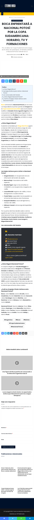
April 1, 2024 (8, 258)
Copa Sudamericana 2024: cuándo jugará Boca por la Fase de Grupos (7, 491)
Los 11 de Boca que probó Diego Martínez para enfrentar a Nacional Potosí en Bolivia (25, 491)
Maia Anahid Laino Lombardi (14, 54)
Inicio (11, 17)
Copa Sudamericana (19, 17)
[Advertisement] (23, 6)
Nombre (4, 427)
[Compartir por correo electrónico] (23, 333)
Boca (18, 320)
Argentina (8, 320)
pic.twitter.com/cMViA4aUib (14, 251)
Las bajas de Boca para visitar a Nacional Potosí (15, 92)
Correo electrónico (7, 433)
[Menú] (2, 7)
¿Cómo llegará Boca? (9, 89)
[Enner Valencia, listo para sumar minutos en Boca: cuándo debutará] (8, 462)
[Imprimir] (26, 333)
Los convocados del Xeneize (11, 95)
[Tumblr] (14, 81)
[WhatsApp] (25, 81)
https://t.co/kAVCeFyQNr (15, 249)
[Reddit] (21, 81)
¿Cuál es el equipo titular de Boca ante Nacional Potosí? (14, 99)
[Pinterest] (17, 81)
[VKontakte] (20, 333)
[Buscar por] (32, 7)
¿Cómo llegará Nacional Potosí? (13, 97)
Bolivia (27, 320)
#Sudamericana (12, 239)
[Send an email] (21, 54)
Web (2, 439)
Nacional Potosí (17, 327)
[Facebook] (3, 81)
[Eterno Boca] (10, 6)
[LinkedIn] (10, 81)
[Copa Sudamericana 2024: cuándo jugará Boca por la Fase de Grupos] (8, 482)
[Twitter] (6, 81)
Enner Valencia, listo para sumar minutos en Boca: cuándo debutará (8, 469)
